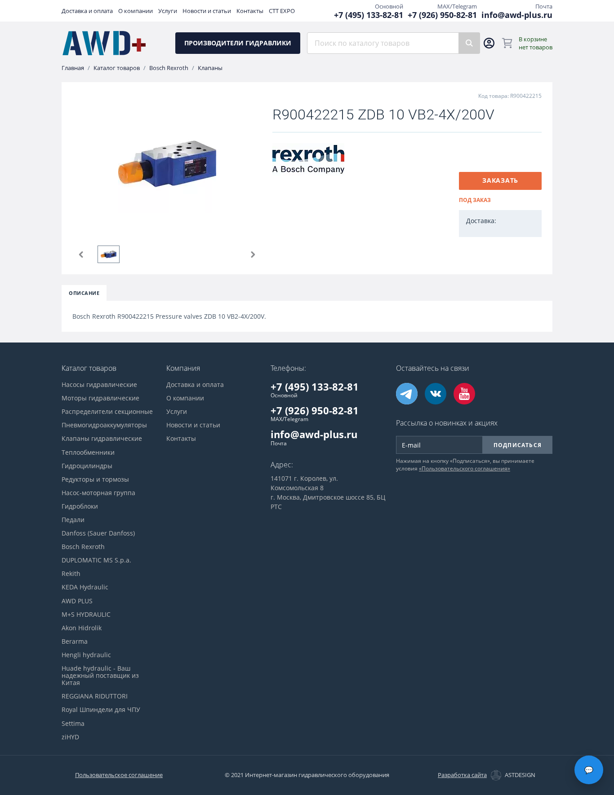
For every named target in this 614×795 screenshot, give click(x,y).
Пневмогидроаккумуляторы (104, 425)
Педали (73, 519)
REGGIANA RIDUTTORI (95, 696)
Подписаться (518, 445)
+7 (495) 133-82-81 (368, 15)
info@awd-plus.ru (516, 15)
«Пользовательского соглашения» (464, 468)
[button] (81, 255)
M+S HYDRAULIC (86, 614)
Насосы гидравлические (99, 384)
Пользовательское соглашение (119, 775)
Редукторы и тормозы (95, 479)
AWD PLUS (77, 601)
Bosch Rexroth (168, 68)
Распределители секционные (107, 411)
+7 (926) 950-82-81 (442, 15)
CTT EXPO (282, 11)
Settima (73, 723)
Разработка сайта (462, 775)
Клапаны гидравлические (102, 438)
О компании (135, 11)
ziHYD (70, 737)
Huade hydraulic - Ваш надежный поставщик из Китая (100, 675)
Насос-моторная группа (98, 492)
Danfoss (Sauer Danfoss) (98, 533)
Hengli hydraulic (86, 655)
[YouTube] (464, 393)
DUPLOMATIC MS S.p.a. (96, 560)
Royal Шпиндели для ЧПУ (101, 709)
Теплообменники (88, 452)
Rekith (71, 573)
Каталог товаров (116, 68)
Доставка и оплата (87, 11)
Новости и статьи (206, 11)
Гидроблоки (80, 506)
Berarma (75, 641)
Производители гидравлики (237, 43)
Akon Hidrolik (82, 628)
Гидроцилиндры (87, 466)
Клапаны (210, 68)
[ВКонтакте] (435, 393)
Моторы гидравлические (100, 398)
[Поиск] (469, 43)
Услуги (167, 11)
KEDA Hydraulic (85, 587)
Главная (73, 68)
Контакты (249, 11)
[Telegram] (407, 393)
